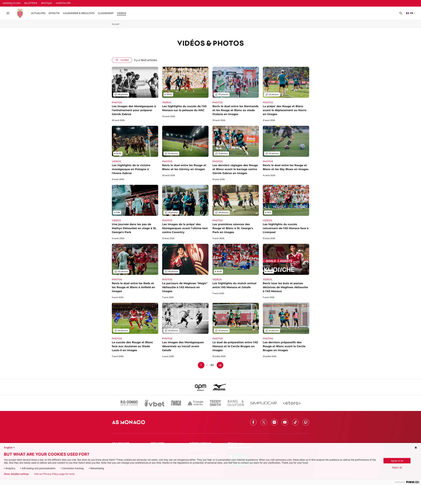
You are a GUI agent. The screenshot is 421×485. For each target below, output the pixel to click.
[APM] (200, 387)
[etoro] (291, 403)
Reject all (397, 467)
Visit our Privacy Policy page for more (54, 474)
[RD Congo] (129, 403)
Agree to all (397, 460)
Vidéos (121, 13)
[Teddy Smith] (215, 403)
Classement (106, 13)
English (8, 447)
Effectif (54, 13)
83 (212, 365)
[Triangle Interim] (195, 403)
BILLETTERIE (30, 3)
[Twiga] (176, 403)
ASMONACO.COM (11, 3)
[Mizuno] (219, 387)
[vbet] (154, 403)
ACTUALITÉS (38, 13)
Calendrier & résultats (79, 13)
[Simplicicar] (263, 403)
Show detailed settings (16, 474)
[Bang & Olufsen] (236, 403)
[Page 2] (220, 365)
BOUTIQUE (46, 3)
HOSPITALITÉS (63, 3)
